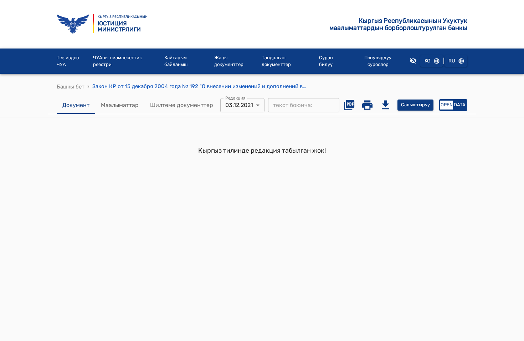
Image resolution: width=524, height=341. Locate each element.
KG (428, 61)
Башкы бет (70, 86)
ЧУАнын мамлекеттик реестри (117, 61)
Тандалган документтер (276, 61)
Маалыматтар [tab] (120, 105)
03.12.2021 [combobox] (239, 105)
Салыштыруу (415, 104)
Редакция (235, 97)
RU (451, 61)
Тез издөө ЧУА (68, 61)
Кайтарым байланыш (175, 61)
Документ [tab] (75, 105)
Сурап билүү (326, 61)
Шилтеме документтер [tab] (181, 105)
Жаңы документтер (228, 61)
